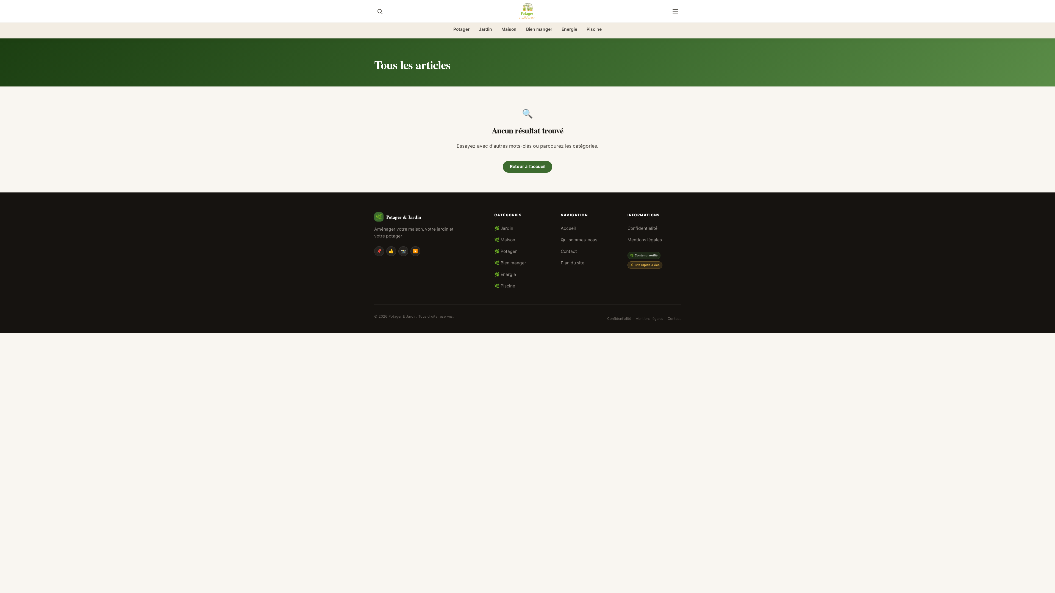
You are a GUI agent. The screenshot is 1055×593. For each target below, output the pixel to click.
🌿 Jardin (503, 228)
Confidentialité (642, 228)
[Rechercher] (379, 11)
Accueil (568, 228)
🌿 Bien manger (510, 262)
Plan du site (572, 262)
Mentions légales (645, 239)
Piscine (594, 29)
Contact (569, 251)
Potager (461, 29)
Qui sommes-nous (579, 239)
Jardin (485, 29)
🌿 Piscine (504, 286)
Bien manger (539, 29)
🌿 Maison (504, 239)
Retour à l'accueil (527, 166)
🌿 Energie (505, 274)
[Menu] (675, 11)
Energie (569, 29)
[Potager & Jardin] (527, 11)
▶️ (415, 251)
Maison (509, 29)
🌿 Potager (505, 251)
